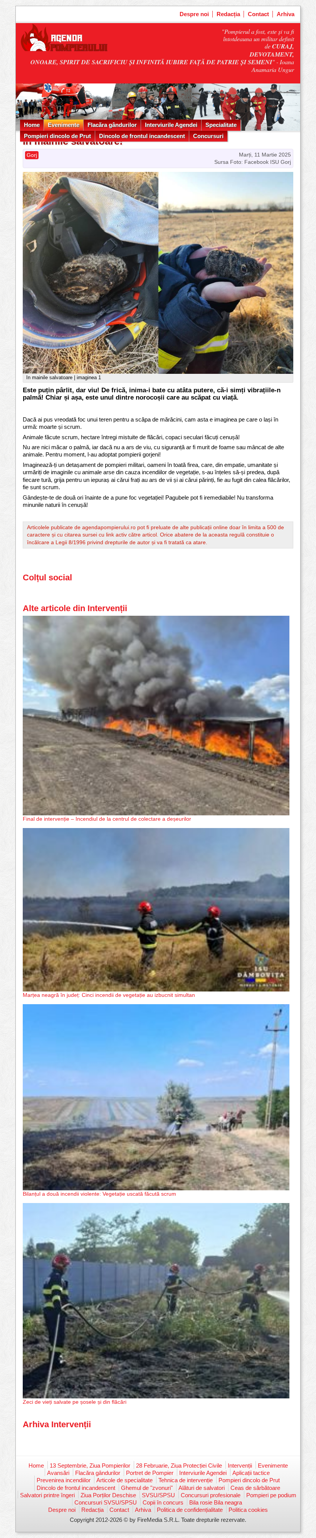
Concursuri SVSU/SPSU (105, 1502)
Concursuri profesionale (210, 1495)
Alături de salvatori (201, 1488)
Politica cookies (248, 1509)
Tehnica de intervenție (185, 1480)
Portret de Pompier (149, 1473)
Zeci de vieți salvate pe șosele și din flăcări (74, 1402)
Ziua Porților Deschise (108, 1495)
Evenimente (63, 125)
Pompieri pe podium (271, 1495)
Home (32, 125)
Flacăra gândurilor (112, 125)
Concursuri (208, 136)
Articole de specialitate (124, 1480)
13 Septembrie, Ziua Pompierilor (90, 1465)
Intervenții (240, 1465)
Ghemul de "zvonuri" (147, 1488)
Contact (258, 14)
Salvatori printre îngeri (47, 1495)
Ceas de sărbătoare (255, 1488)
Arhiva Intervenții (57, 1424)
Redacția (228, 14)
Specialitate (221, 125)
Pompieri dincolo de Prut (57, 136)
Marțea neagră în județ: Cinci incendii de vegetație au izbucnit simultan (109, 995)
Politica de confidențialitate (190, 1509)
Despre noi (194, 14)
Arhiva (285, 14)
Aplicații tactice (251, 1473)
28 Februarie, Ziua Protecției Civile (179, 1465)
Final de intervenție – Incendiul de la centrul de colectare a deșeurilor (107, 819)
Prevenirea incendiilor (64, 1480)
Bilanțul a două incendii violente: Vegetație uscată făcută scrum (99, 1194)
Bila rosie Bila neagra (215, 1502)
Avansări (58, 1473)
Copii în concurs (163, 1502)
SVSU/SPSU (158, 1495)
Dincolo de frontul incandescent (142, 136)
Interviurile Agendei (171, 125)
